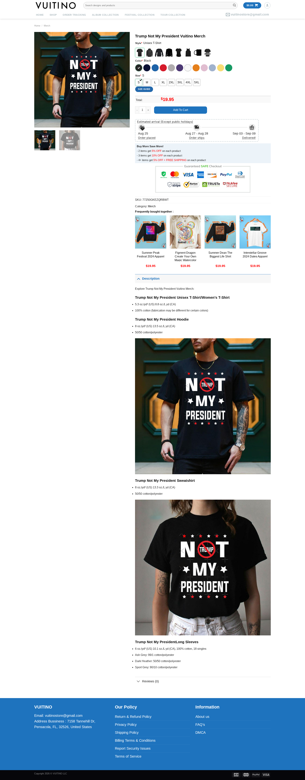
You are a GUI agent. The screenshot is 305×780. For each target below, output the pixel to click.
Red (163, 67)
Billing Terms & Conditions (135, 740)
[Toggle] (138, 278)
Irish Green (228, 67)
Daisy (220, 67)
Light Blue (212, 67)
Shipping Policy (127, 732)
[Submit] (234, 5)
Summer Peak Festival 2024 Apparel (150, 254)
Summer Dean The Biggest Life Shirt (220, 254)
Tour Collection (172, 15)
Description (151, 278)
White (187, 67)
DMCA (200, 732)
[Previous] (40, 79)
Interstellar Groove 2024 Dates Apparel (255, 254)
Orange (196, 67)
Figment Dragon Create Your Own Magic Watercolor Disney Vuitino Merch (185, 258)
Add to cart (180, 109)
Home (40, 15)
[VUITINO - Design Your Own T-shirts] (56, 5)
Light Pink (204, 67)
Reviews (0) (150, 681)
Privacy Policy (126, 725)
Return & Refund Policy (133, 717)
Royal (155, 67)
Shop (53, 15)
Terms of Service (128, 756)
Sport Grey (171, 67)
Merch (47, 25)
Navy (146, 67)
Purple (179, 67)
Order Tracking (74, 15)
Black (138, 67)
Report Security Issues (133, 748)
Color (139, 60)
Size (138, 75)
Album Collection (105, 15)
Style (138, 43)
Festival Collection (139, 15)
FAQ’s (200, 725)
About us (202, 717)
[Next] (123, 79)
